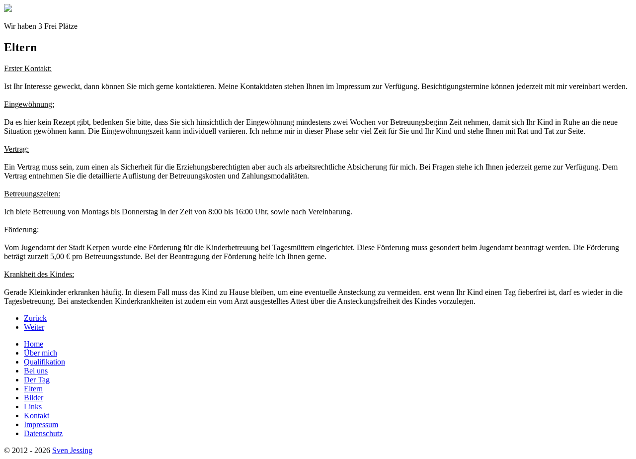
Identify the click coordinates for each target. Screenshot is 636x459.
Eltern (33, 388)
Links (33, 406)
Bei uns (36, 371)
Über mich (40, 353)
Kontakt (36, 415)
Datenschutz (43, 433)
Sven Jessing (72, 450)
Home (33, 344)
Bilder (33, 397)
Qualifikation (44, 362)
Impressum (41, 424)
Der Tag (37, 379)
